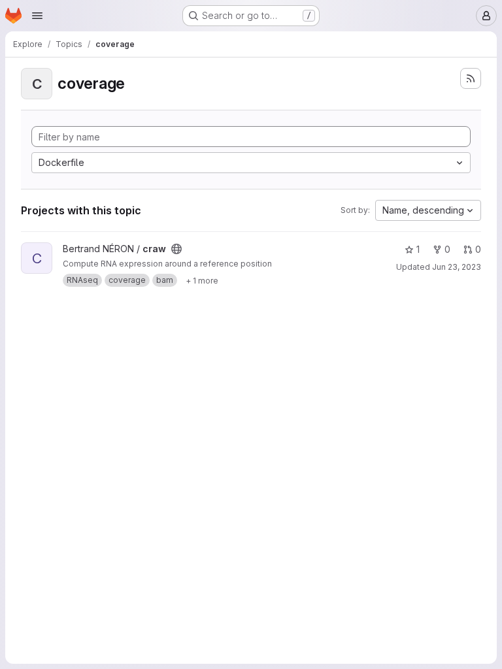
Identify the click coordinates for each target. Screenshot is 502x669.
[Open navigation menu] (37, 15)
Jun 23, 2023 (456, 267)
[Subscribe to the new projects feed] (470, 78)
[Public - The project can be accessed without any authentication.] (176, 249)
